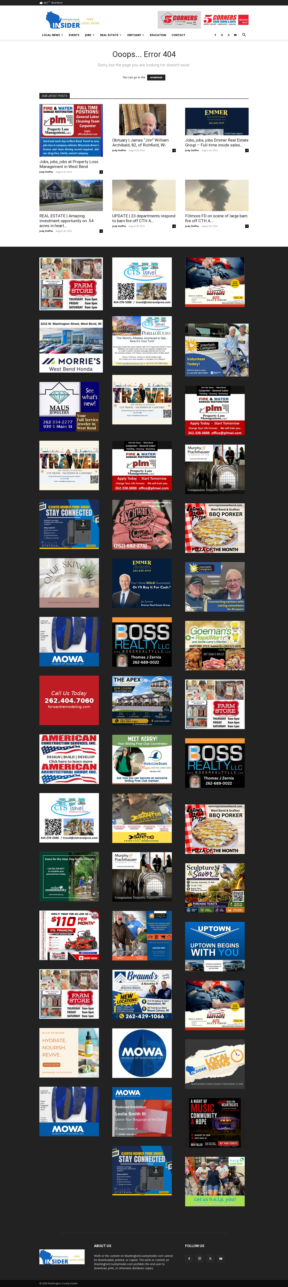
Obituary (134, 35)
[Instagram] (222, 35)
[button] (244, 35)
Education (158, 35)
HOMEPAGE (156, 77)
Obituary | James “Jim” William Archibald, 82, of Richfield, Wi (140, 142)
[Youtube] (235, 35)
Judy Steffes (46, 171)
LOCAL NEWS (51, 35)
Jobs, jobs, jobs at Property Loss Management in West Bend (68, 164)
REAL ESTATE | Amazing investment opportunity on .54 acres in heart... (66, 221)
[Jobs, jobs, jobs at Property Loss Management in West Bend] (71, 130)
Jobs (88, 35)
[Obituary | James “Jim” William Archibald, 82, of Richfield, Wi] (144, 119)
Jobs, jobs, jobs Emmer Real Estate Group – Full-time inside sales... (216, 142)
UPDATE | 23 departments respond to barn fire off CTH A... (144, 218)
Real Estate (109, 35)
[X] (229, 35)
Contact (178, 35)
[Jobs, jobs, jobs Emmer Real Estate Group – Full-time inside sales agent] (217, 119)
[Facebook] (215, 35)
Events (74, 35)
